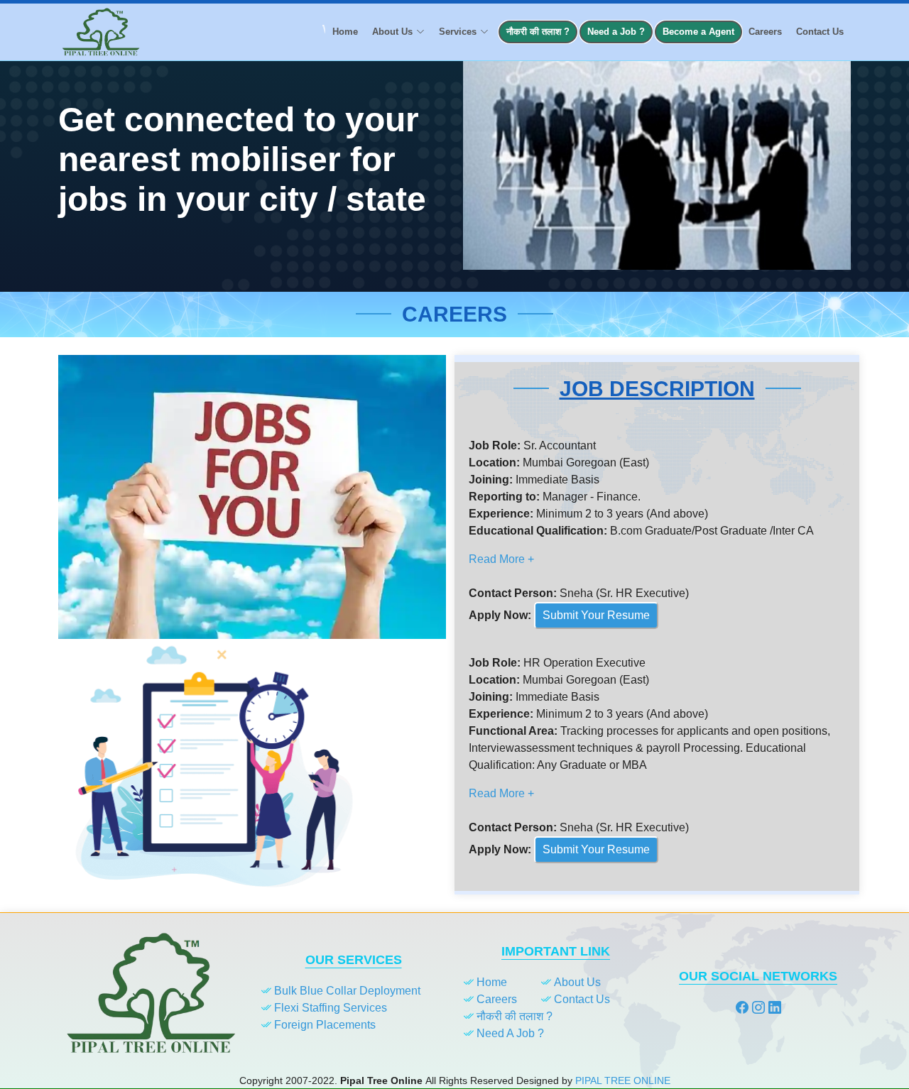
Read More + (501, 559)
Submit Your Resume (596, 615)
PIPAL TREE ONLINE (622, 1080)
